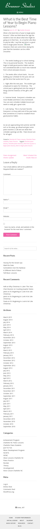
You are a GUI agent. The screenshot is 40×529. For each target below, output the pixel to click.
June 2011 (6, 404)
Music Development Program (14, 450)
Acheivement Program (11, 440)
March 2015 (7, 317)
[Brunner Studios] (20, 5)
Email (6, 208)
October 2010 (8, 424)
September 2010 (9, 426)
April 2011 (6, 409)
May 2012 (6, 376)
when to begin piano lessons (24, 146)
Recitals (6, 463)
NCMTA (6, 453)
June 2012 (6, 373)
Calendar (29, 520)
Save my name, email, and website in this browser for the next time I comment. (19, 228)
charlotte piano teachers (15, 144)
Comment (7, 174)
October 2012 (8, 363)
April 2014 (6, 330)
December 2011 (9, 388)
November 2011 (9, 391)
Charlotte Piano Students (12, 445)
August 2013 (7, 345)
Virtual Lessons (12, 520)
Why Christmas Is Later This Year (21, 286)
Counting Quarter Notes (24, 289)
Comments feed (9, 489)
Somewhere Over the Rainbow (14, 268)
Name (6, 199)
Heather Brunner (25, 30)
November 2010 (9, 421)
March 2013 (7, 350)
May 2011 (6, 406)
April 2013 (6, 348)
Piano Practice (13, 141)
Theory (5, 465)
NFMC (5, 455)
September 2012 (9, 365)
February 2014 (8, 335)
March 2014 (7, 332)
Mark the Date (8, 265)
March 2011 (7, 411)
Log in (5, 484)
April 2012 (6, 378)
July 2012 (6, 371)
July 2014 (6, 322)
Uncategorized (8, 468)
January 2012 (8, 386)
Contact (30, 523)
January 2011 (8, 416)
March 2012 (7, 381)
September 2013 (9, 343)
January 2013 (8, 355)
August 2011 (7, 398)
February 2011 (8, 414)
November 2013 (9, 337)
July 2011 (6, 401)
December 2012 (9, 358)
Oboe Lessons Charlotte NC (13, 458)
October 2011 (8, 393)
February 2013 (8, 353)
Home (11, 518)
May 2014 (6, 327)
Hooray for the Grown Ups (12, 263)
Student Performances (23, 518)
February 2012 (8, 383)
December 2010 (9, 419)
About (22, 520)
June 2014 (6, 325)
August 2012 (7, 368)
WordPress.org (8, 492)
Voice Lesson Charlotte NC (13, 471)
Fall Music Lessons (10, 273)
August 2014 (7, 320)
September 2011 (9, 396)
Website (6, 216)
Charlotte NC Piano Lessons (17, 139)
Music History (11, 523)
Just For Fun (7, 448)
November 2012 (9, 360)
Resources (21, 523)
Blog (19, 526)
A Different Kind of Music (12, 270)
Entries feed (7, 487)
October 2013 (8, 340)
